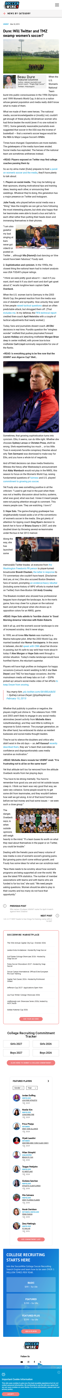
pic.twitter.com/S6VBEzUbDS (39, 691)
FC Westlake (27, 1172)
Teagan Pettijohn (30, 1166)
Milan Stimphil (28, 1152)
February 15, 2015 (16, 698)
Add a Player (31, 1331)
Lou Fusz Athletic (29, 1100)
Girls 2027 (16, 1043)
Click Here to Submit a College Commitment (31, 1063)
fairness (34, 477)
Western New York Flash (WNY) (35, 1143)
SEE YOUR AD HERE (31, 1019)
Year (30, 1088)
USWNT (6, 24)
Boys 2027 (16, 1052)
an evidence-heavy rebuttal (43, 583)
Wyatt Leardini (28, 1138)
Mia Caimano (28, 1195)
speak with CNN (31, 646)
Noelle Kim (27, 1109)
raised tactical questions (29, 305)
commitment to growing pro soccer (20, 481)
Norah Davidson (29, 1209)
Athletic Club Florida (31, 1186)
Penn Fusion (27, 1214)
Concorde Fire (28, 1115)
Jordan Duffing (28, 1095)
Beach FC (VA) (27, 1157)
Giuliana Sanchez (30, 1180)
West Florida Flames (31, 1200)
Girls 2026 (46, 1043)
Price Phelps (28, 1124)
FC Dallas (26, 1228)
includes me (9, 313)
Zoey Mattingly (29, 1223)
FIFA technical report (46, 313)
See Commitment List (31, 1239)
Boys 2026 (46, 1052)
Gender (17, 1088)
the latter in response (44, 572)
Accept (10, 1394)
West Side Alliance (30, 1129)
